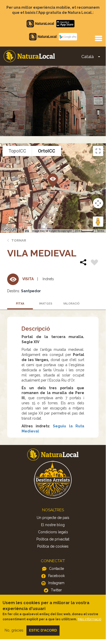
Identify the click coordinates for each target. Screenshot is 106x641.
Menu (98, 38)
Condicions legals (53, 532)
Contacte (56, 569)
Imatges (45, 303)
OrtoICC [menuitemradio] (46, 151)
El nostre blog (53, 525)
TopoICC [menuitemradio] (17, 151)
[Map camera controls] (98, 203)
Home (29, 56)
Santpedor (31, 291)
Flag (94, 263)
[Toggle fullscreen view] (98, 151)
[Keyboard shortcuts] (27, 231)
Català (87, 56)
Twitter (56, 590)
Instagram (56, 583)
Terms (100, 231)
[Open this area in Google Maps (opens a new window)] (9, 229)
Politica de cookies (53, 546)
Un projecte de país (53, 518)
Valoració (71, 303)
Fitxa (20, 303)
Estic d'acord (43, 630)
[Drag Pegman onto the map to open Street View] (98, 221)
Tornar (18, 240)
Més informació (89, 619)
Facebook (56, 576)
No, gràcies (14, 630)
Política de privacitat (52, 539)
